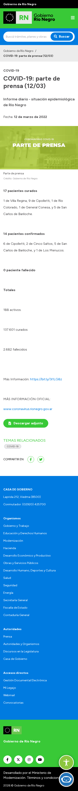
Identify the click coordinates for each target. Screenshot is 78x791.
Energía (8, 593)
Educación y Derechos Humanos (25, 533)
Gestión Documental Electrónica (25, 680)
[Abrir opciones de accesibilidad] (66, 762)
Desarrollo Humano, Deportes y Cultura (29, 570)
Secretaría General (15, 600)
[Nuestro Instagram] (29, 759)
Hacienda (9, 548)
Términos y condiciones (44, 778)
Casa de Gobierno (15, 659)
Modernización (13, 540)
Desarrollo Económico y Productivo (27, 555)
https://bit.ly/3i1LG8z (46, 379)
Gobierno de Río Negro (18, 51)
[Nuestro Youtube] (40, 759)
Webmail (9, 695)
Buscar (64, 36)
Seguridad (10, 585)
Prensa (7, 636)
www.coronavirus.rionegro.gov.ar (27, 409)
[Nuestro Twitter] (18, 759)
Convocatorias (13, 702)
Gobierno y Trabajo (16, 526)
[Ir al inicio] (30, 18)
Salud (7, 578)
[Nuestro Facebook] (7, 759)
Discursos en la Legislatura (21, 651)
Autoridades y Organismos (21, 644)
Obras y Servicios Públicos (20, 563)
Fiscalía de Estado (15, 607)
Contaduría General (16, 615)
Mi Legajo (9, 688)
